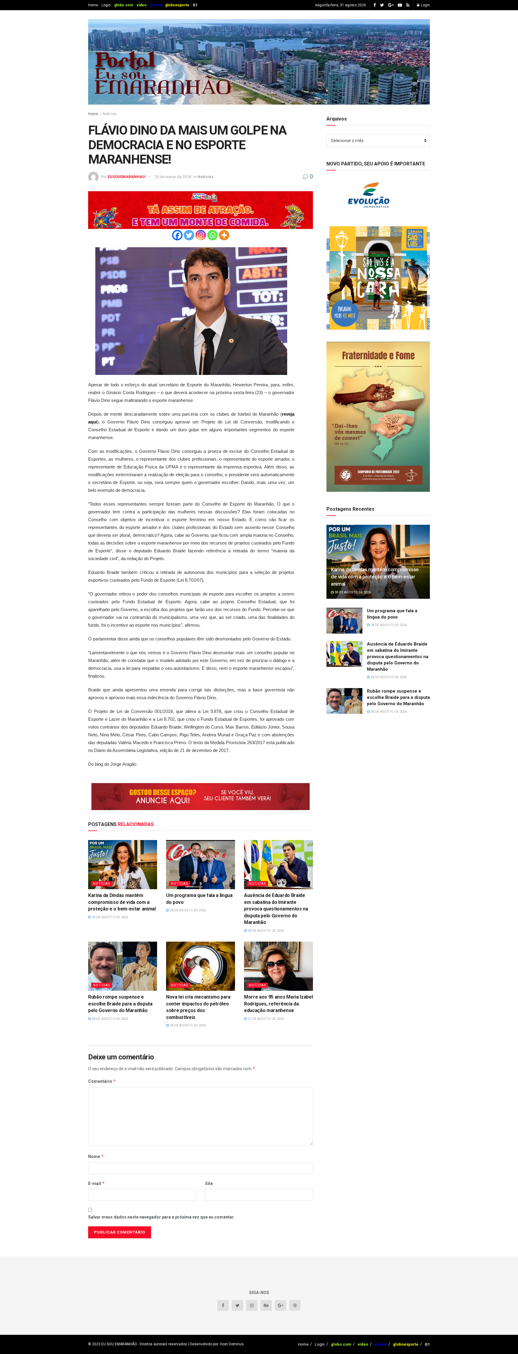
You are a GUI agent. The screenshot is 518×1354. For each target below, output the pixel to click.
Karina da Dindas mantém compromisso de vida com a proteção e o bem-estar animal (122, 902)
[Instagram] (200, 235)
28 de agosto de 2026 (187, 910)
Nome (96, 1156)
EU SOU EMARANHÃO (119, 1344)
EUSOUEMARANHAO (126, 176)
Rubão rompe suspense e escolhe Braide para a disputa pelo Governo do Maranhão (120, 1003)
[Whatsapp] (212, 235)
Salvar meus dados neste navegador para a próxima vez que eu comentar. (161, 1217)
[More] (224, 235)
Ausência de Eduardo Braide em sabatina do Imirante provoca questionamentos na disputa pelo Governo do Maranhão (276, 908)
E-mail (96, 1183)
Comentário (102, 1081)
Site (209, 1183)
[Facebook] (177, 235)
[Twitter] (189, 235)
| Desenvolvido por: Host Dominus (215, 1344)
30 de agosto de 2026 (109, 917)
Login (106, 5)
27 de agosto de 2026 (265, 1019)
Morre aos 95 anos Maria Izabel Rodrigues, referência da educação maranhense (278, 1003)
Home (93, 5)
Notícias (110, 114)
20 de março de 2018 (173, 176)
